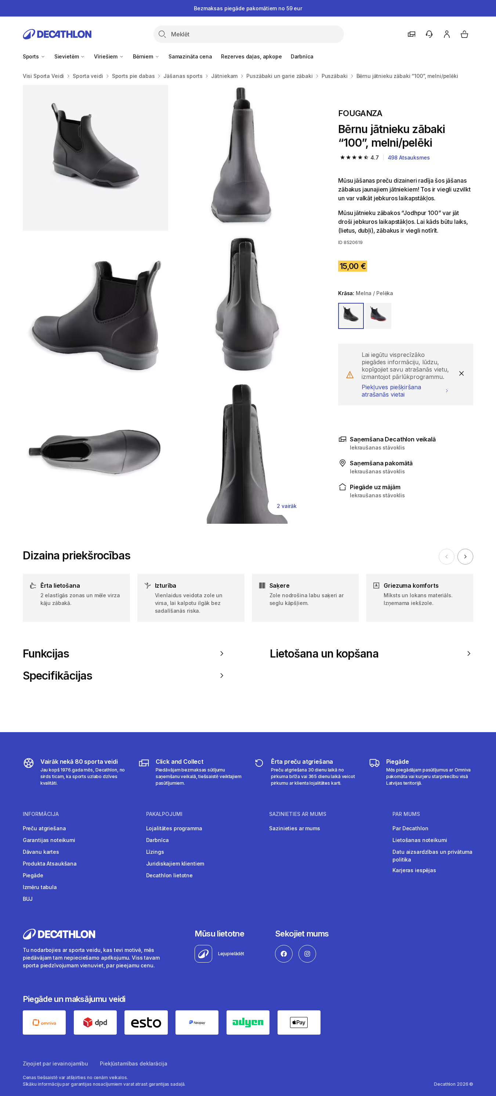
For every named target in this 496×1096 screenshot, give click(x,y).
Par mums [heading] (406, 814)
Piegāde (33, 875)
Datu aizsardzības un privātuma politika (432, 856)
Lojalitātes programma (174, 828)
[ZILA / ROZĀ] (378, 316)
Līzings (155, 852)
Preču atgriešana (44, 828)
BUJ (28, 899)
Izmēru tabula (40, 887)
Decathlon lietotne (169, 875)
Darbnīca (302, 56)
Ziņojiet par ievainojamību (55, 1063)
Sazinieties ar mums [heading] (297, 814)
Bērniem (144, 56)
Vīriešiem (106, 56)
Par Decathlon (410, 828)
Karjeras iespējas (414, 870)
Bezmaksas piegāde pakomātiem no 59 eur (248, 8)
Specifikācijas (57, 675)
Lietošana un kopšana (324, 653)
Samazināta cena (190, 56)
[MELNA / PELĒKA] (351, 316)
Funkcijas (46, 653)
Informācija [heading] (41, 814)
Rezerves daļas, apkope (251, 56)
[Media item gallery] (169, 304)
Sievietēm (67, 56)
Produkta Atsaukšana (50, 863)
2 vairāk (287, 506)
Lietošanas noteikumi (419, 840)
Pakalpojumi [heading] (164, 814)
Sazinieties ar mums (294, 828)
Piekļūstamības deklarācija (133, 1063)
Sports (31, 56)
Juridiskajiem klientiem (175, 863)
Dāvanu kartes (41, 852)
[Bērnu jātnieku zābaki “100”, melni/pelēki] (96, 158)
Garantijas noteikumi (49, 840)
